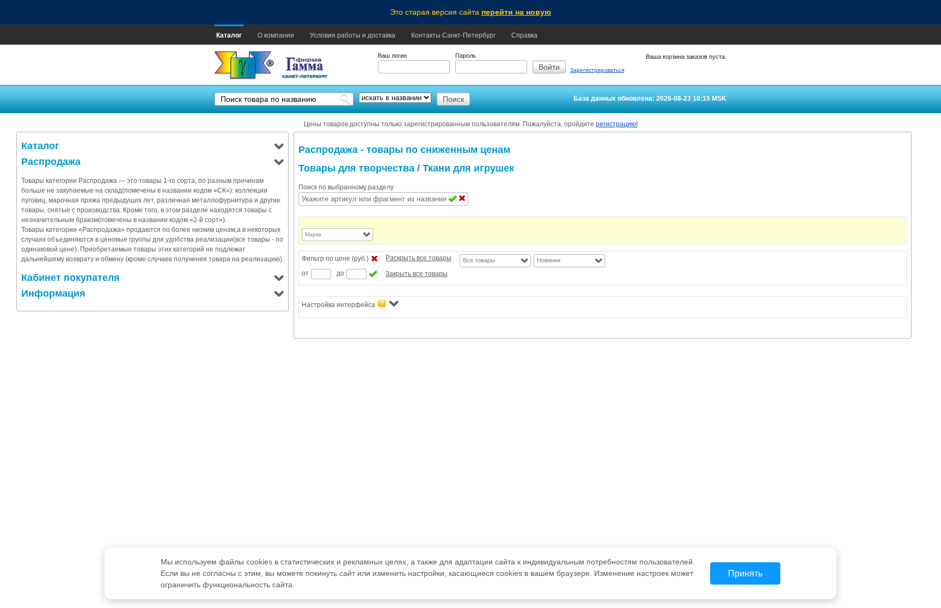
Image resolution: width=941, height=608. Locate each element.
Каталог (229, 35)
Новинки (548, 260)
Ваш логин (392, 55)
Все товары (479, 260)
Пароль (465, 55)
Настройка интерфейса (338, 305)
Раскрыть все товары (418, 258)
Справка (524, 35)
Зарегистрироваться (597, 70)
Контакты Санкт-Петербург (453, 35)
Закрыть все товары (417, 274)
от (305, 273)
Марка (313, 234)
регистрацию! (617, 124)
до (340, 273)
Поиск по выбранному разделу (346, 187)
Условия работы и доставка (352, 35)
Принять (745, 573)
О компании (276, 35)
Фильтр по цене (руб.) (335, 258)
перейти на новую (516, 12)
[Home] (244, 65)
